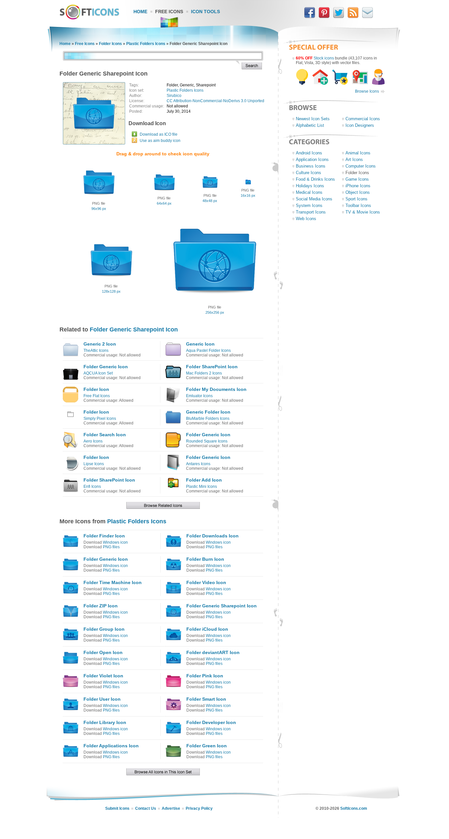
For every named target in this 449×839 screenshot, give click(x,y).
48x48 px (209, 201)
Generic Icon (200, 344)
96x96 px (98, 209)
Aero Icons (93, 441)
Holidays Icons (310, 185)
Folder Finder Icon (104, 535)
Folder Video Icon (206, 582)
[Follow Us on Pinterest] (324, 16)
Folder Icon (96, 389)
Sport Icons (356, 198)
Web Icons (306, 218)
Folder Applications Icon (111, 745)
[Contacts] (367, 16)
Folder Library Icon (104, 722)
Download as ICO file (158, 134)
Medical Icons (309, 192)
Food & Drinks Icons (315, 179)
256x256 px (214, 312)
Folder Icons (110, 43)
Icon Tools (205, 11)
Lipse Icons (93, 464)
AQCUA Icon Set (98, 373)
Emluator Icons (199, 396)
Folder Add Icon (204, 480)
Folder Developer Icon (211, 722)
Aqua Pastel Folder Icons (208, 350)
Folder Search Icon (104, 434)
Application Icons (312, 159)
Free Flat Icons (96, 396)
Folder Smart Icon (206, 699)
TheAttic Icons (95, 350)
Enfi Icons (92, 486)
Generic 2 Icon (99, 344)
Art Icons (354, 159)
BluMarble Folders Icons (207, 418)
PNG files (111, 547)
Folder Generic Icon (105, 366)
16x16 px (248, 195)
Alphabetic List (310, 125)
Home (140, 11)
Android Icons (309, 152)
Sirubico (174, 95)
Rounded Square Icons (206, 441)
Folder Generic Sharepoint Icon (134, 329)
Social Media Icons (314, 198)
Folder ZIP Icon (100, 605)
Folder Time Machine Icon (112, 582)
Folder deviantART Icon (213, 652)
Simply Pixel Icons (99, 418)
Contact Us (145, 808)
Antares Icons (198, 464)
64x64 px (164, 203)
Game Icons (357, 179)
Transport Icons (311, 212)
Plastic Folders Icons (145, 43)
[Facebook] (309, 16)
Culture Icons (308, 172)
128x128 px (111, 291)
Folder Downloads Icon (212, 535)
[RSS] (353, 16)
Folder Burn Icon (205, 559)
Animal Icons (357, 152)
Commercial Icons (362, 118)
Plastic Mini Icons (201, 486)
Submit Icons (117, 808)
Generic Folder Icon (208, 412)
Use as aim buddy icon (160, 140)
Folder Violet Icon (103, 675)
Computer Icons (360, 166)
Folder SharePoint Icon (212, 366)
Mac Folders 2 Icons (204, 373)
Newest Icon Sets (313, 118)
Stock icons (324, 58)
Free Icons (169, 11)
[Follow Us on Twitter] (338, 16)
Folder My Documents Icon (216, 389)
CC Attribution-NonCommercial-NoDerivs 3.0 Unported (215, 101)
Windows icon (115, 542)
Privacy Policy (199, 808)
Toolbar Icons (358, 205)
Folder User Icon (102, 699)
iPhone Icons (357, 185)
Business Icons (310, 166)
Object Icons (357, 192)
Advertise (171, 808)
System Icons (309, 205)
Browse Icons (367, 91)
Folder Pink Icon (204, 675)
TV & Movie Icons (362, 212)
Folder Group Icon (104, 629)
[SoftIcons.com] (89, 18)
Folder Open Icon (103, 652)
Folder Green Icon (206, 745)
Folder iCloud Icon (207, 629)
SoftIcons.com (353, 808)
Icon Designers (359, 125)
